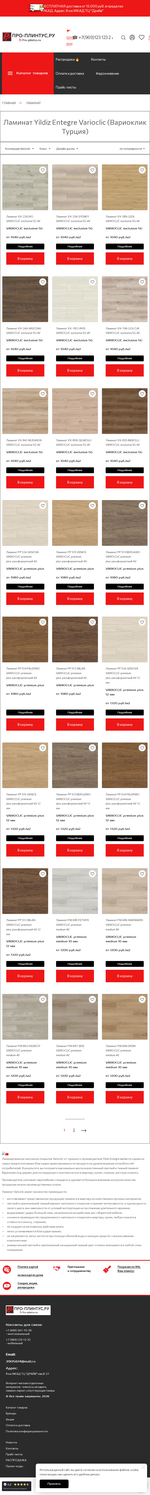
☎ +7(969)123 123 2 (92, 37)
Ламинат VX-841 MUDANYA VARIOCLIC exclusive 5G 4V (24, 442)
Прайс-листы (66, 87)
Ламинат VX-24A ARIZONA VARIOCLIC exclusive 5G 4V (23, 331)
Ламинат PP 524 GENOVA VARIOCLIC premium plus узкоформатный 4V (22, 556)
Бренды (11, 1413)
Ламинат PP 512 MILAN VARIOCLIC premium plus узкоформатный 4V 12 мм (23, 926)
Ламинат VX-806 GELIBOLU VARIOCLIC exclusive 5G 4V (73, 442)
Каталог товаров (16, 1407)
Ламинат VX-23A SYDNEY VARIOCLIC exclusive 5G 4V (73, 219)
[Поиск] (123, 37)
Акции (10, 1419)
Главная (9, 103)
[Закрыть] (143, 1467)
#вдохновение (107, 73)
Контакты (98, 59)
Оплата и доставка (70, 73)
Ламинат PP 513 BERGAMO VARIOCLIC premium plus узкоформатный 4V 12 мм (73, 801)
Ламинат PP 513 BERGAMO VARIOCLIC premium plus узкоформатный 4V (123, 556)
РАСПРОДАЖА (16, 1460)
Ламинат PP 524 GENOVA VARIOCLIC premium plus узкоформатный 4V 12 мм (123, 675)
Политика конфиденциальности (27, 1431)
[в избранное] (42, 169)
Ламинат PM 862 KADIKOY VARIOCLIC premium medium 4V (23, 1050)
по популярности (131, 148)
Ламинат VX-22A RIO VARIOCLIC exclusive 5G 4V (23, 219)
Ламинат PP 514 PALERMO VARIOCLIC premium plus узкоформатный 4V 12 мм (123, 801)
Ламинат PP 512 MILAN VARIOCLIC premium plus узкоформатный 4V (71, 673)
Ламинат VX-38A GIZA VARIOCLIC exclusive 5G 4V (123, 219)
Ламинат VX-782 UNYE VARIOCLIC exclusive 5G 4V (73, 331)
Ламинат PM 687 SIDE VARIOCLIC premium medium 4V (70, 1050)
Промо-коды (14, 1466)
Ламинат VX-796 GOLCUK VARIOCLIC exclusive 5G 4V (123, 331)
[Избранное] (141, 37)
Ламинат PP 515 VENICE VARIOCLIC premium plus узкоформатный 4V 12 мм (23, 801)
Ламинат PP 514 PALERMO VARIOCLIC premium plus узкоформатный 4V (23, 673)
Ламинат (33, 103)
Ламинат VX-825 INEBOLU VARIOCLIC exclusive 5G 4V (123, 442)
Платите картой (28, 1266)
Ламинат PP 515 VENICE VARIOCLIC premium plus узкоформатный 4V (71, 556)
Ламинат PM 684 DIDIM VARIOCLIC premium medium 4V (121, 1050)
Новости (11, 1442)
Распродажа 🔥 (67, 59)
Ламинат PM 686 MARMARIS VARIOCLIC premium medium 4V (124, 924)
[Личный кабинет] (132, 37)
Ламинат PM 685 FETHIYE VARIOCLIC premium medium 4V (72, 924)
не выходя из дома (30, 1275)
